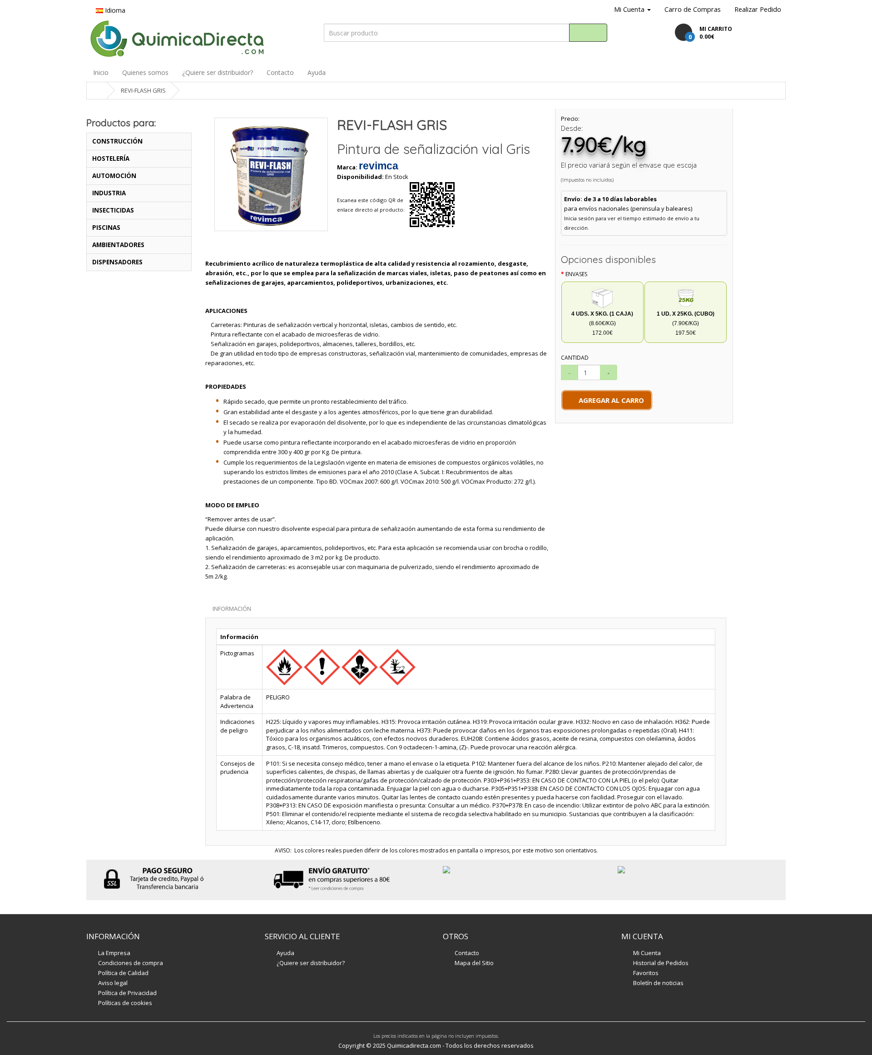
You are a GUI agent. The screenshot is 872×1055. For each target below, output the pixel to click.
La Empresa (114, 953)
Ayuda (316, 72)
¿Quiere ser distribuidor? (217, 72)
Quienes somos (145, 72)
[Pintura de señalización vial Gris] (271, 174)
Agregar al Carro (609, 400)
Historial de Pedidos (661, 963)
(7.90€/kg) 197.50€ (685, 323)
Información (232, 608)
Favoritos (646, 973)
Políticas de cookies (125, 1003)
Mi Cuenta (647, 953)
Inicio (101, 72)
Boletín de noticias (658, 983)
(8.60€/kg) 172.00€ (602, 323)
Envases (576, 274)
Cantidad (575, 358)
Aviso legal (113, 983)
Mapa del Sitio (474, 963)
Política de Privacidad (127, 993)
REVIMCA (378, 166)
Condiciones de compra (130, 963)
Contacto (280, 72)
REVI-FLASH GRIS (143, 90)
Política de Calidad (123, 973)
